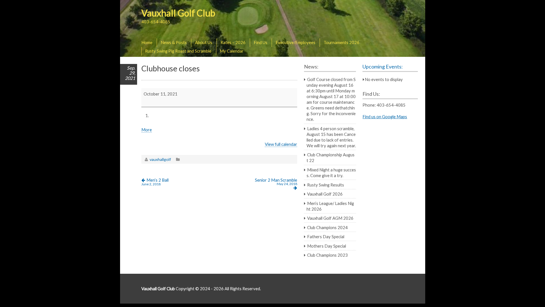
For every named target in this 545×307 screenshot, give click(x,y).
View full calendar (281, 144)
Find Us (260, 42)
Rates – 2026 (233, 42)
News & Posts (174, 42)
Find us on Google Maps (384, 116)
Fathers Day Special (325, 236)
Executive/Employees (295, 42)
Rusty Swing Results (325, 184)
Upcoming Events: (382, 67)
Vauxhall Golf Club (178, 12)
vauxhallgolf (160, 159)
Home (146, 42)
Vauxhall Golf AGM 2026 (330, 218)
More (146, 129)
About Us (203, 42)
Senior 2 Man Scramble (276, 181)
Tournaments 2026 (341, 42)
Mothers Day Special (326, 245)
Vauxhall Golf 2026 (325, 193)
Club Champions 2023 (327, 255)
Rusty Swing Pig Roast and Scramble (178, 50)
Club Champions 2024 (327, 227)
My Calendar (232, 50)
